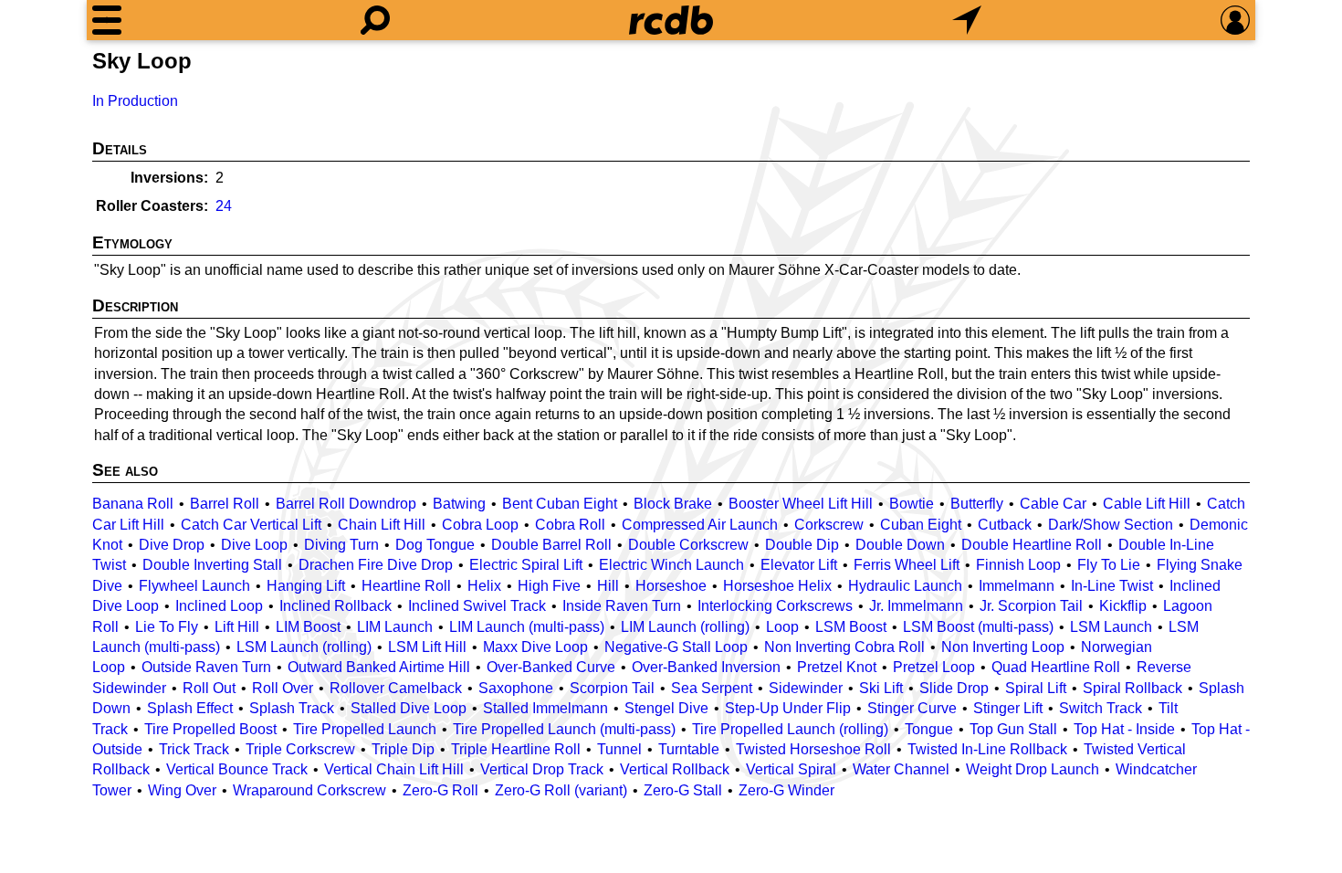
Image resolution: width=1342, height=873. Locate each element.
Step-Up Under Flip (788, 708)
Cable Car (1053, 503)
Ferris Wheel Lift (906, 565)
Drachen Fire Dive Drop (376, 565)
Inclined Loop (219, 606)
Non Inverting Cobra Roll (844, 647)
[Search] (375, 20)
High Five (549, 586)
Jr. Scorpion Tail (1031, 606)
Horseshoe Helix (777, 586)
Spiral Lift (1035, 688)
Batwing (459, 503)
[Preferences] (1235, 20)
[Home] (671, 20)
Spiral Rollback (1132, 688)
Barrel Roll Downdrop (346, 503)
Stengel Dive (666, 708)
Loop (782, 627)
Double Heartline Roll (1031, 544)
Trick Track (194, 749)
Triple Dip (403, 749)
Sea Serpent (711, 688)
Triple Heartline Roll (516, 749)
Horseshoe (671, 586)
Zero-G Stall (683, 790)
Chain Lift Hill (381, 524)
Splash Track (291, 708)
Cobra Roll (570, 524)
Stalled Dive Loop (409, 708)
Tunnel (619, 749)
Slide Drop (954, 688)
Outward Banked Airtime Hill (379, 667)
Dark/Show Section (1110, 524)
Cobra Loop (480, 524)
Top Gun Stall (1013, 729)
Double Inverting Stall (212, 565)
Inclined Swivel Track (477, 606)
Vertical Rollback (674, 769)
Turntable (688, 749)
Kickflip (1123, 606)
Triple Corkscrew (300, 749)
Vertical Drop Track (541, 769)
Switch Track (1100, 708)
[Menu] (106, 20)
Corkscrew (829, 524)
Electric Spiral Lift (525, 565)
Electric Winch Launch (671, 565)
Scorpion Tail (612, 688)
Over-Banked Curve (551, 667)
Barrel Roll (224, 503)
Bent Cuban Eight (559, 503)
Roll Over (282, 688)
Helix (484, 586)
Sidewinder (806, 688)
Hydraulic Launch (905, 586)
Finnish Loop (1018, 565)
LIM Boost (308, 627)
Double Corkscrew (688, 544)
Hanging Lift (306, 586)
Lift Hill (237, 627)
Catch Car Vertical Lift (251, 524)
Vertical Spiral (791, 769)
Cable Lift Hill (1146, 503)
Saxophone (515, 688)
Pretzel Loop (934, 667)
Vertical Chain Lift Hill (394, 769)
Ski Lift (881, 688)
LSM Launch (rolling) (304, 647)
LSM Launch (1111, 627)
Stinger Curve (912, 708)
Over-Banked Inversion (706, 667)
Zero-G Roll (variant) (561, 790)
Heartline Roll (406, 586)
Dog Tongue (435, 544)
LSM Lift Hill (427, 647)
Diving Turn (341, 544)
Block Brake (673, 503)
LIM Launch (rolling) (685, 627)
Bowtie (911, 503)
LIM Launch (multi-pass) (526, 627)
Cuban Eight (920, 524)
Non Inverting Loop (1002, 647)
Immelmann (1016, 586)
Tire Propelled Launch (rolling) (790, 729)
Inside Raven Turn (621, 606)
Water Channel (901, 769)
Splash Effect (190, 708)
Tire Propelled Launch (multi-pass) (564, 729)
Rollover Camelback (396, 688)
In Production (135, 101)
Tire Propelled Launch (364, 729)
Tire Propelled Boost (210, 729)
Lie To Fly (166, 627)
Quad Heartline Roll (1055, 667)
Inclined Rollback (335, 606)
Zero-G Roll (440, 790)
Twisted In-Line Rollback (987, 749)
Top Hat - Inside (1124, 729)
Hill (608, 586)
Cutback (1005, 524)
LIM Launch (395, 627)
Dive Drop (171, 544)
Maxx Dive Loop (535, 647)
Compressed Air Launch (700, 524)
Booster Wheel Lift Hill (801, 503)
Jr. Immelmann (916, 606)
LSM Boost (850, 627)
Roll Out (209, 688)
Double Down (900, 544)
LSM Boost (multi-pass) (978, 627)
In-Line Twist (1112, 586)
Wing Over (182, 790)
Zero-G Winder (786, 790)
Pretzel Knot (836, 667)
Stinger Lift (1008, 708)
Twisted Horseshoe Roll (813, 749)
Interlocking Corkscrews (775, 606)
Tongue (929, 729)
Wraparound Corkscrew (309, 790)
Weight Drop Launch (1032, 769)
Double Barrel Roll (551, 544)
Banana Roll (132, 503)
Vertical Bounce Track (237, 769)
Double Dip (802, 544)
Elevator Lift (798, 565)
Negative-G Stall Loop (676, 647)
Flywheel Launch (194, 586)
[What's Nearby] (966, 20)
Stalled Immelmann (545, 708)
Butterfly (976, 503)
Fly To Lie (1108, 565)
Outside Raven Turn (206, 667)
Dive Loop (254, 544)
